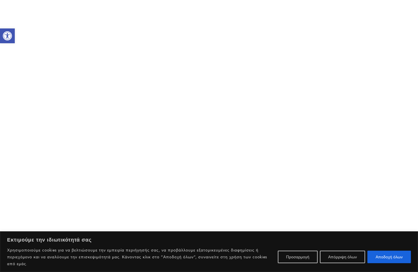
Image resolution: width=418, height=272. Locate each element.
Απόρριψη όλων (342, 257)
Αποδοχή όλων (389, 257)
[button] (7, 35)
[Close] (412, 236)
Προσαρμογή (297, 257)
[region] (209, 251)
